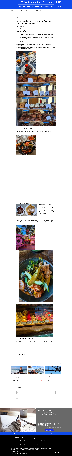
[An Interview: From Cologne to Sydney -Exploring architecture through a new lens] (36, 370)
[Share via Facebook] (16, 354)
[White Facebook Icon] (56, 6)
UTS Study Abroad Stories (40, 10)
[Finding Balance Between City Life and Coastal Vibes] (53, 370)
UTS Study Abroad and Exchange (54, 427)
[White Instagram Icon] (58, 6)
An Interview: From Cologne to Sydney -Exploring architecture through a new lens (35, 377)
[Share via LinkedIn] (22, 354)
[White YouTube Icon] (60, 6)
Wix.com (27, 453)
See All (60, 363)
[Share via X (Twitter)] (19, 354)
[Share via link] (24, 354)
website (28, 444)
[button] (59, 10)
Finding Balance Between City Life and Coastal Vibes (53, 377)
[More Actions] (55, 398)
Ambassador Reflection (30, 10)
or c (31, 444)
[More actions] (55, 18)
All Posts (12, 10)
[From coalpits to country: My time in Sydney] (19, 370)
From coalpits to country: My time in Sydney (18, 377)
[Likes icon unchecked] (19, 403)
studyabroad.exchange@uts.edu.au (42, 444)
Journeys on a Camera (20, 10)
